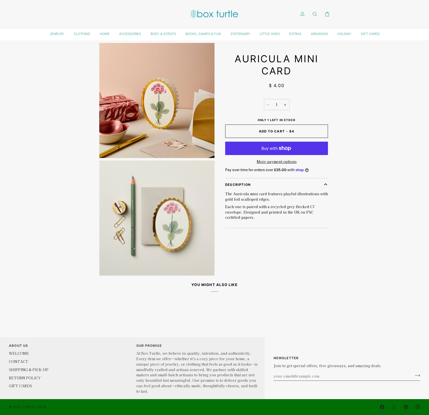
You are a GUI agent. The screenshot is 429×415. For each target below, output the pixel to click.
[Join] (416, 375)
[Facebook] (382, 407)
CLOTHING (82, 34)
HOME (105, 34)
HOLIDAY (344, 34)
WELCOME (19, 353)
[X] (394, 407)
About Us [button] (18, 346)
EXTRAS (295, 34)
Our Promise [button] (149, 346)
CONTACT (18, 361)
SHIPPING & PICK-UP (28, 369)
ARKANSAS (319, 34)
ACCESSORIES (130, 34)
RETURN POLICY (24, 377)
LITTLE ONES (270, 34)
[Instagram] (418, 407)
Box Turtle (24, 407)
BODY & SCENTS (163, 34)
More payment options (277, 161)
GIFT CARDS (370, 34)
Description (238, 185)
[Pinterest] (406, 407)
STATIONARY (240, 34)
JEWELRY (57, 34)
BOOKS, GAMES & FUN (203, 34)
